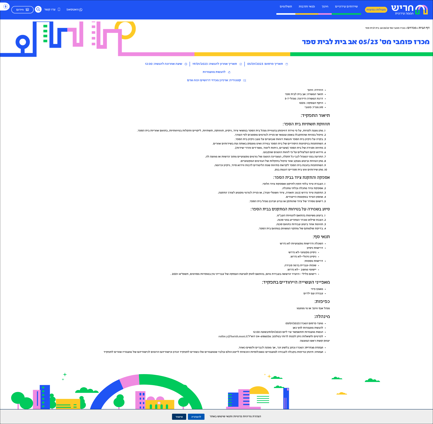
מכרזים (411, 28)
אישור (179, 416)
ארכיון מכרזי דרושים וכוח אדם (207, 80)
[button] (38, 9)
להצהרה (196, 416)
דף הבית (424, 28)
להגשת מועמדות (214, 72)
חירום (20, 10)
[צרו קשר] (59, 9)
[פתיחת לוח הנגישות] (5, 6)
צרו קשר (49, 10)
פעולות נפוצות (376, 10)
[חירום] (27, 9)
